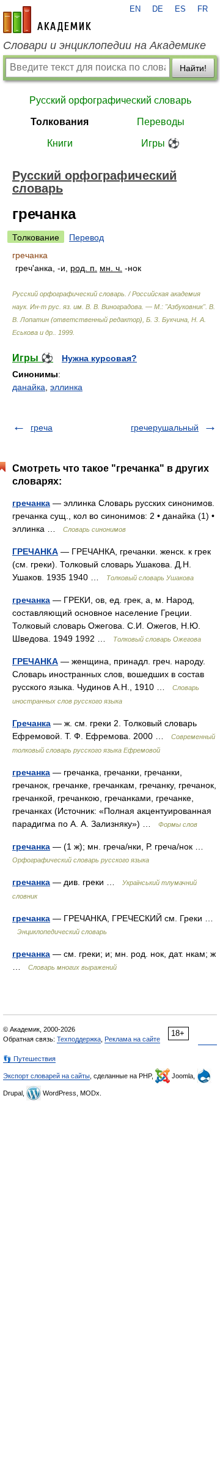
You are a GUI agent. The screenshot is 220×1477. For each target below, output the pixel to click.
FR (202, 9)
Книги (60, 143)
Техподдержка (79, 1039)
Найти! (193, 68)
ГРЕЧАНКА (35, 551)
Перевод (86, 237)
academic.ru (47, 19)
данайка (28, 387)
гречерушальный (165, 427)
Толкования (60, 122)
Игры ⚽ (160, 143)
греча (42, 427)
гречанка (31, 503)
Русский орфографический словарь (110, 100)
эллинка (66, 387)
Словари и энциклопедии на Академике (104, 45)
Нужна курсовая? (99, 358)
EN (135, 9)
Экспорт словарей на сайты (46, 1076)
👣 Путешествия (29, 1058)
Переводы (161, 122)
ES (180, 9)
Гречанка (31, 723)
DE (157, 9)
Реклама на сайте (132, 1039)
